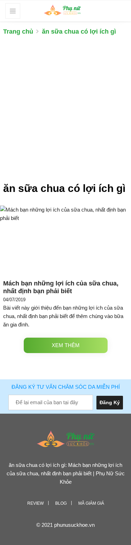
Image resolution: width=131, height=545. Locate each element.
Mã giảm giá (91, 503)
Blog (61, 503)
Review (35, 503)
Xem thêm (66, 345)
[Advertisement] (65, 112)
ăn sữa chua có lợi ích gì (79, 31)
